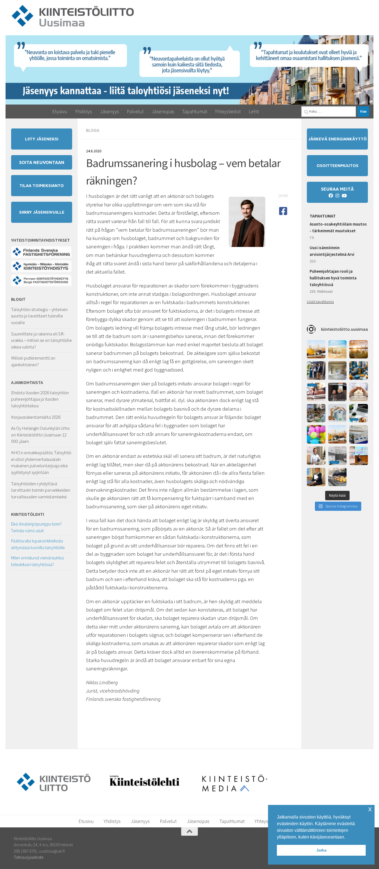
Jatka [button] (321, 850)
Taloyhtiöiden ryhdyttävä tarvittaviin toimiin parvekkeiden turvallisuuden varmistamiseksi (40, 490)
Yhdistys (83, 111)
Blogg (92, 130)
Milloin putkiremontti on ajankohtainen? (33, 361)
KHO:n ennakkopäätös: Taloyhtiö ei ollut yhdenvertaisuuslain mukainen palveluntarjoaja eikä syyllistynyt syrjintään (41, 462)
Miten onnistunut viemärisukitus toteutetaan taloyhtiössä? (37, 561)
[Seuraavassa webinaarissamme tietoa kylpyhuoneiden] (337, 455)
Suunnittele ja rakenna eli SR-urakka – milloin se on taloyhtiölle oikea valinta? (41, 340)
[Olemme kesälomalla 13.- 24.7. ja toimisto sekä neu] (337, 349)
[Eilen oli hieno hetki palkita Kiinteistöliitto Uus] (316, 370)
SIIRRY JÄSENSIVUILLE (41, 212)
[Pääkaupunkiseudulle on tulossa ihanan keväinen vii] (337, 477)
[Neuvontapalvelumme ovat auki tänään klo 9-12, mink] (316, 434)
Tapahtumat (194, 111)
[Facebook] (331, 195)
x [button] (370, 809)
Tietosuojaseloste (28, 857)
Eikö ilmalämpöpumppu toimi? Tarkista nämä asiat (36, 527)
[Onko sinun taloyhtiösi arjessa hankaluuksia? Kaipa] (358, 392)
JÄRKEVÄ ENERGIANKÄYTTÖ (337, 139)
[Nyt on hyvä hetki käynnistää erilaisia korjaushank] (316, 349)
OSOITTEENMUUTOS (337, 165)
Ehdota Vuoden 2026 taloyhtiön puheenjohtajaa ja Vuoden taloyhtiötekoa (40, 399)
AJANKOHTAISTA (27, 382)
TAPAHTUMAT (323, 216)
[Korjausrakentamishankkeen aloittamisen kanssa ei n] (337, 434)
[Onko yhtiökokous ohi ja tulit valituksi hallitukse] (316, 392)
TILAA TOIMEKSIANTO (41, 185)
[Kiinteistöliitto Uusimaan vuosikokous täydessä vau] (358, 455)
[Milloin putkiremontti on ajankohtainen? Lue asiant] (337, 370)
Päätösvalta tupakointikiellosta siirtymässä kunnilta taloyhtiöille (38, 544)
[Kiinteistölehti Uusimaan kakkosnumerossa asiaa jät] (337, 392)
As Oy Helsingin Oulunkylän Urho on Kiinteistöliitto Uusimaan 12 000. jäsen (40, 434)
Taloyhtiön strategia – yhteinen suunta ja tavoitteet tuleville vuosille (39, 315)
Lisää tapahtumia (320, 301)
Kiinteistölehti (27, 514)
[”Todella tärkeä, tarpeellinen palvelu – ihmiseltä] (316, 455)
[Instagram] (337, 195)
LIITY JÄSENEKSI (41, 139)
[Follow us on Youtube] (344, 195)
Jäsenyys (109, 111)
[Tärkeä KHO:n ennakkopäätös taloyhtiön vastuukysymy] (358, 370)
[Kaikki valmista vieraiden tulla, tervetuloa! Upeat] (316, 413)
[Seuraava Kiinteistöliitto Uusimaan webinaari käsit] (358, 413)
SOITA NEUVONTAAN (41, 162)
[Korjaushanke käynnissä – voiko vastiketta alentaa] (337, 413)
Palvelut (135, 111)
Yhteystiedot (228, 111)
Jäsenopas (162, 111)
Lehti (254, 111)
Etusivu (59, 111)
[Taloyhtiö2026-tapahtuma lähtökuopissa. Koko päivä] (358, 434)
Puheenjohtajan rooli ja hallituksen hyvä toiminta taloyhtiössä (333, 278)
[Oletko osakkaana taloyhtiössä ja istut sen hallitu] (316, 477)
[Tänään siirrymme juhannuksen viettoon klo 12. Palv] (358, 349)
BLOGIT (18, 299)
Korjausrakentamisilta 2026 (35, 417)
